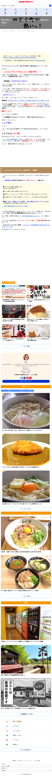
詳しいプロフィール (26, 381)
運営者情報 (14, 760)
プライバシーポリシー (29, 760)
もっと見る (27, 596)
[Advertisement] (26, 42)
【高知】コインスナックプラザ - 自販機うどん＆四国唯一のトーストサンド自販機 (22, 641)
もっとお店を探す (25, 750)
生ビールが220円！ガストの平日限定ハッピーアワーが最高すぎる (18, 708)
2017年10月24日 (40, 60)
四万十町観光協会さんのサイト (31, 216)
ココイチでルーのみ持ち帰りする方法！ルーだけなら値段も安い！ (21, 467)
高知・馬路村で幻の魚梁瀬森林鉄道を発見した (13, 675)
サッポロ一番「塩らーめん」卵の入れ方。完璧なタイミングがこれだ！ (22, 430)
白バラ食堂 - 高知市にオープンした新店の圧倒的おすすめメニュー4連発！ (20, 590)
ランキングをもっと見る (25, 508)
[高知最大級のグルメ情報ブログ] (26, 2)
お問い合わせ (20, 760)
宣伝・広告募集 (37, 760)
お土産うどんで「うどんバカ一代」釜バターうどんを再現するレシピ (22, 504)
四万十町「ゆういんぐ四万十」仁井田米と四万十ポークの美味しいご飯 (28, 100)
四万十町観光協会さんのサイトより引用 (15, 206)
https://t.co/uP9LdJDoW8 (10, 57)
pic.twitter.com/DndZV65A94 (27, 57)
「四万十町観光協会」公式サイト (15, 139)
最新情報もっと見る (27, 714)
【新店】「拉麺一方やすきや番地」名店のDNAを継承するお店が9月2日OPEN (21, 551)
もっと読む (27, 346)
